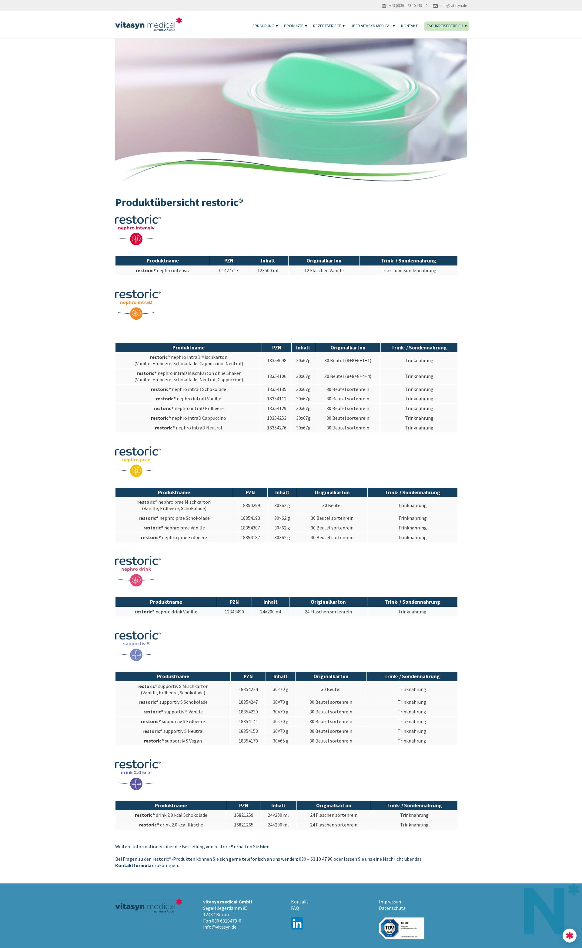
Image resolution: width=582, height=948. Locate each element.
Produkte (293, 25)
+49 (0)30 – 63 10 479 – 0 (408, 5)
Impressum (391, 902)
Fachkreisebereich (445, 25)
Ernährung (263, 25)
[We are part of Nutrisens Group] (570, 936)
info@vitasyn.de (453, 5)
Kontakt (409, 25)
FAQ (295, 908)
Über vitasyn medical (371, 25)
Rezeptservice (327, 25)
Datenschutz (392, 908)
